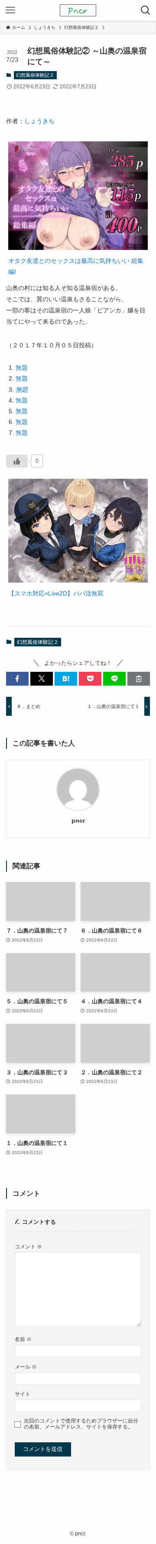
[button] (17, 679)
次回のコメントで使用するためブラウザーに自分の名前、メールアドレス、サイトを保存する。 (81, 1423)
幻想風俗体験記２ (35, 75)
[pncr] (78, 10)
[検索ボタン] (145, 10)
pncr (78, 820)
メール (26, 1366)
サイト (22, 1394)
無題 (22, 367)
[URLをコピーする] (138, 679)
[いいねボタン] (17, 461)
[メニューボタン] (10, 10)
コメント (28, 1246)
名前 (23, 1339)
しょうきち (39, 121)
